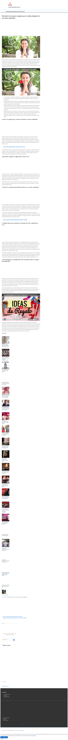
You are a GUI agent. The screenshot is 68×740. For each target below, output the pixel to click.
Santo (17, 11)
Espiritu (11, 11)
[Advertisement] (21, 27)
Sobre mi (19, 11)
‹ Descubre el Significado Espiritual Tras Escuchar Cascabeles (12, 616)
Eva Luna (6, 594)
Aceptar (6, 737)
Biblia (9, 11)
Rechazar (2, 737)
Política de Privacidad (7, 694)
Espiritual (14, 11)
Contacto (23, 11)
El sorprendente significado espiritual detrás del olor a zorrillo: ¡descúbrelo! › (15, 617)
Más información (33, 735)
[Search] (13, 639)
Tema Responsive (21, 724)
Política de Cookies (6, 696)
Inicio (7, 11)
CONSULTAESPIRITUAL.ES (14, 7)
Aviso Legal (5, 695)
